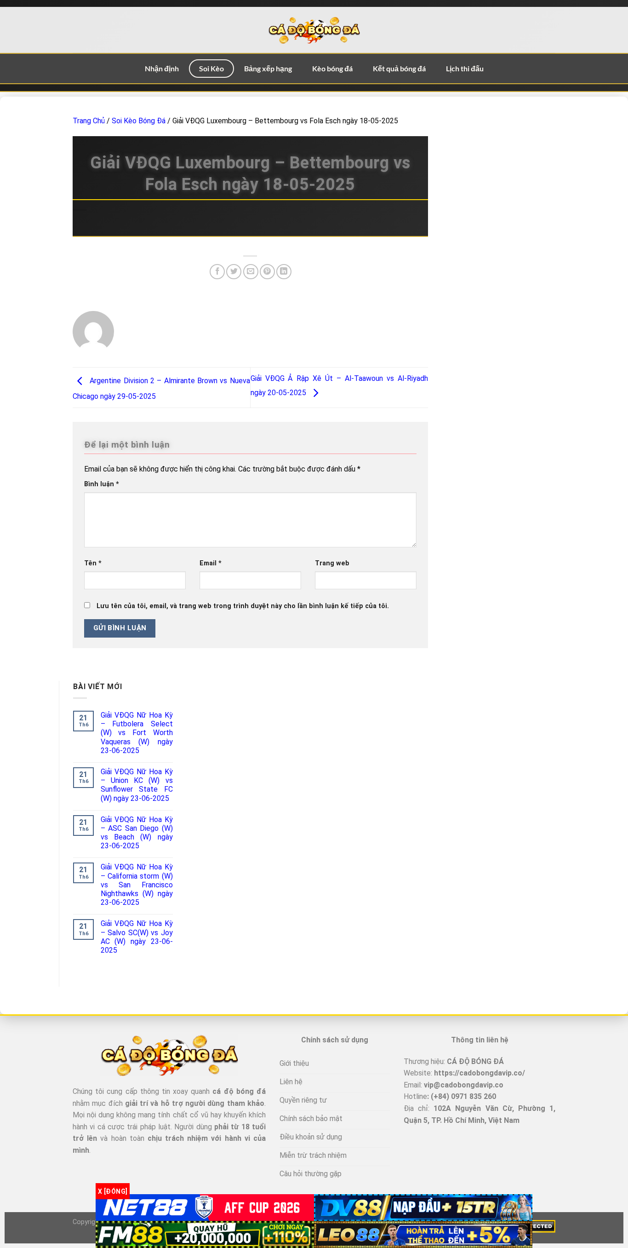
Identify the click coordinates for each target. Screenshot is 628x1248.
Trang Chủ (89, 120)
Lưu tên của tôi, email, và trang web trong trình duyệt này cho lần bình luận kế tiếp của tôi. (243, 606)
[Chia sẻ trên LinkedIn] (283, 271)
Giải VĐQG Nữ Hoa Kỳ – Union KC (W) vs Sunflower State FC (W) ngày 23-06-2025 (137, 785)
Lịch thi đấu (465, 68)
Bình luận (101, 484)
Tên (93, 563)
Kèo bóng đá (332, 68)
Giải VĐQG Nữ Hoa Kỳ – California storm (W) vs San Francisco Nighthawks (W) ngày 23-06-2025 (137, 885)
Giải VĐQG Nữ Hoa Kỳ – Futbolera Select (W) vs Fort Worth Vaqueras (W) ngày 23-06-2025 (137, 733)
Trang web (332, 563)
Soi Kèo (211, 68)
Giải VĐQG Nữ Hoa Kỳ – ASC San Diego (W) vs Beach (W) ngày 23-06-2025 (137, 833)
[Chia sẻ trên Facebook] (217, 271)
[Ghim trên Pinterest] (267, 271)
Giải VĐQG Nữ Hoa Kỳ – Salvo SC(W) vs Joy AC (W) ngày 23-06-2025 (137, 937)
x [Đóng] (112, 1191)
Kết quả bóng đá (399, 68)
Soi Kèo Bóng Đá (139, 120)
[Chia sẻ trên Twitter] (233, 271)
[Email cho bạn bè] (250, 271)
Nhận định (162, 68)
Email (211, 563)
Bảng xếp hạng (268, 68)
